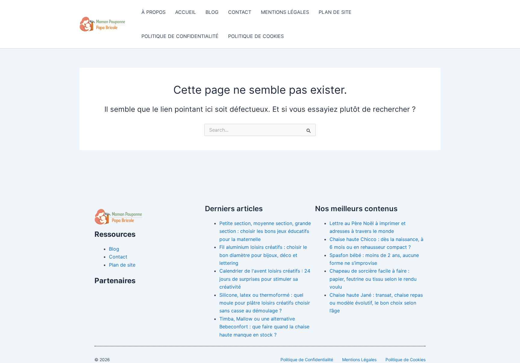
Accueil (185, 12)
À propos (153, 12)
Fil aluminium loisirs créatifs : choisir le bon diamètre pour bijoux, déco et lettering (263, 255)
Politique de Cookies (256, 36)
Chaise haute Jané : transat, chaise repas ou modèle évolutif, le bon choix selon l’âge (376, 303)
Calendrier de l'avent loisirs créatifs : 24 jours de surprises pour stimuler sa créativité (264, 279)
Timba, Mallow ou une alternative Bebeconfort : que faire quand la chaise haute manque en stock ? (264, 327)
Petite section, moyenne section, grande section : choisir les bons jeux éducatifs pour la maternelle (265, 231)
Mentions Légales (285, 12)
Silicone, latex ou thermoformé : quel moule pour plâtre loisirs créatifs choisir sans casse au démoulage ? (264, 303)
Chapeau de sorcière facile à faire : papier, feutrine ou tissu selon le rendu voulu (373, 279)
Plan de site (335, 12)
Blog (212, 12)
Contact (239, 12)
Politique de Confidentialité (179, 36)
